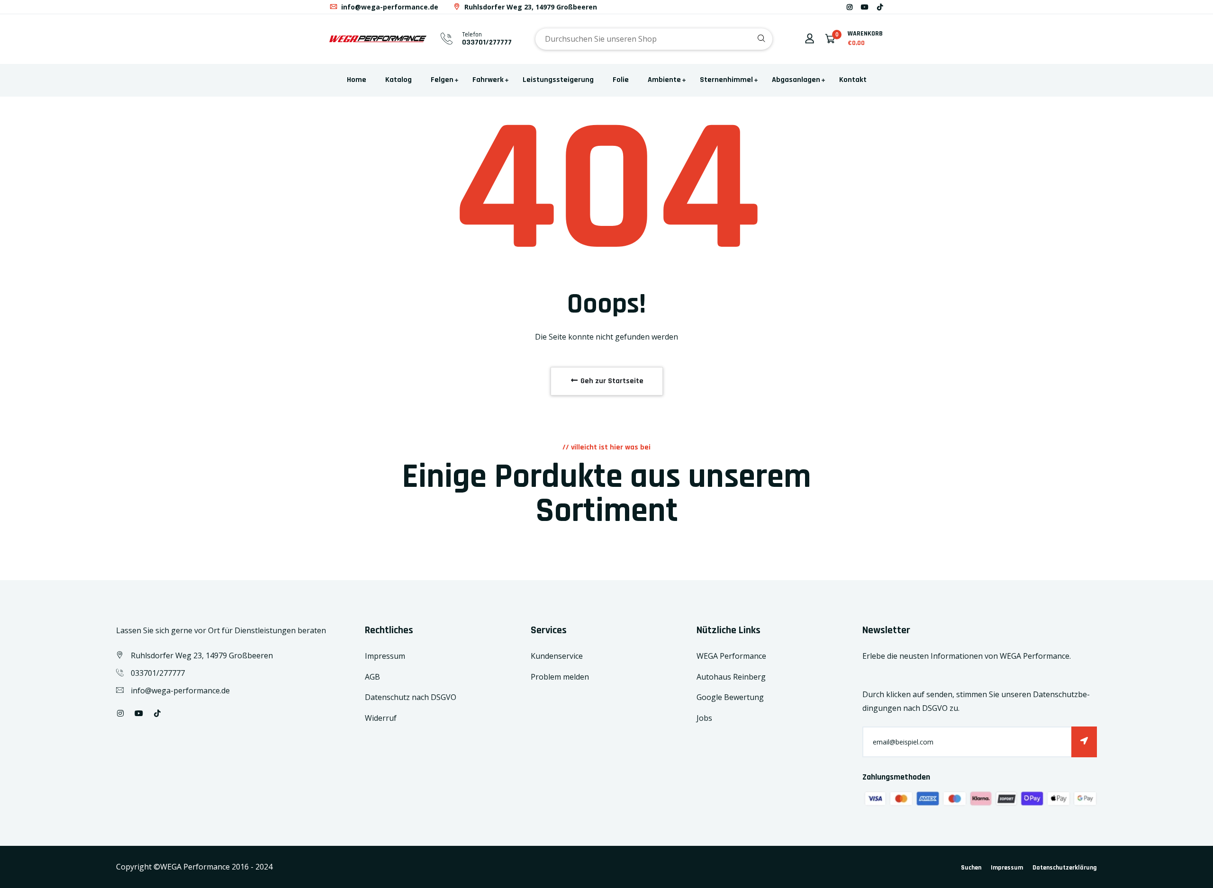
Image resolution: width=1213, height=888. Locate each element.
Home (356, 80)
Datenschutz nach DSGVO (410, 697)
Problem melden (560, 677)
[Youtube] (864, 6)
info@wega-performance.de (388, 6)
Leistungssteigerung (558, 80)
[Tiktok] (880, 6)
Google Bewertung (730, 697)
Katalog (398, 80)
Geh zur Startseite (611, 381)
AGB (372, 677)
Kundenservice (557, 656)
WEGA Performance (731, 656)
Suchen (971, 867)
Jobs (704, 718)
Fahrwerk (488, 80)
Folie (621, 80)
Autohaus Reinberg (731, 677)
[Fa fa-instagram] (849, 6)
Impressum (385, 656)
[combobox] (653, 39)
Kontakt (853, 80)
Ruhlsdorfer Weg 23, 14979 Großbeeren (529, 6)
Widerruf (381, 718)
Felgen (442, 80)
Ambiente (664, 80)
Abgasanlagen (796, 80)
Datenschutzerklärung (1064, 867)
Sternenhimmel (726, 80)
